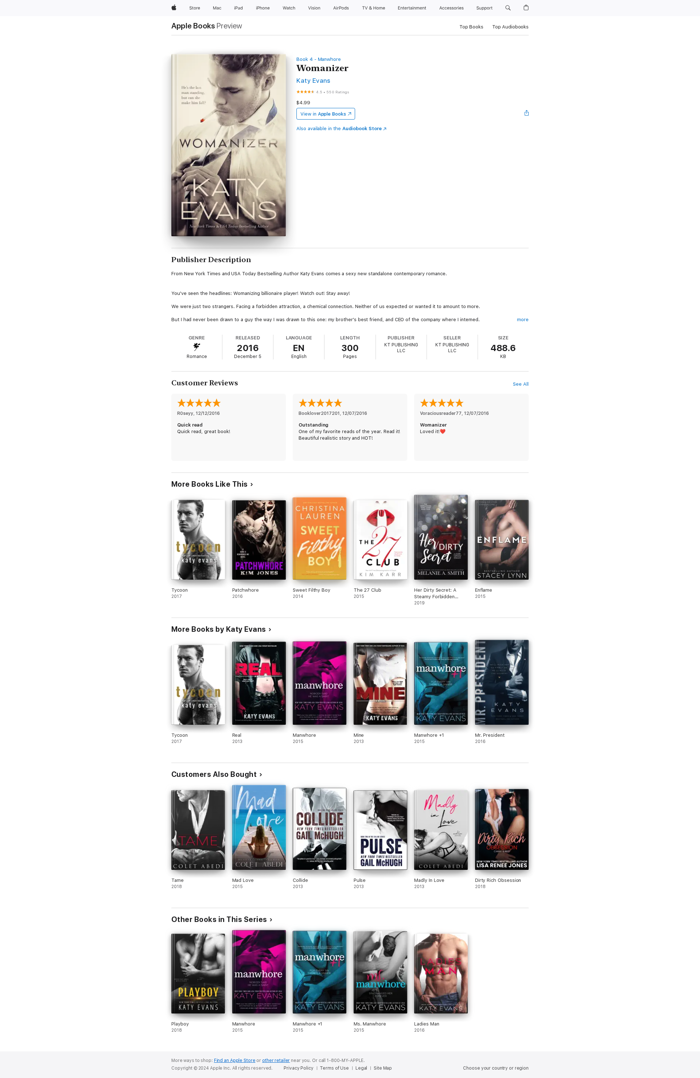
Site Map (383, 1068)
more (523, 319)
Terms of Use (334, 1068)
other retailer (276, 1060)
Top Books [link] (471, 27)
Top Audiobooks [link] (510, 27)
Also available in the (339, 128)
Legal (361, 1068)
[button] (508, 8)
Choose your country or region (496, 1068)
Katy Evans (313, 80)
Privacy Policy (298, 1068)
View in (323, 114)
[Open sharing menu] (527, 114)
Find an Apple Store (235, 1060)
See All (521, 384)
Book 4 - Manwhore (318, 59)
